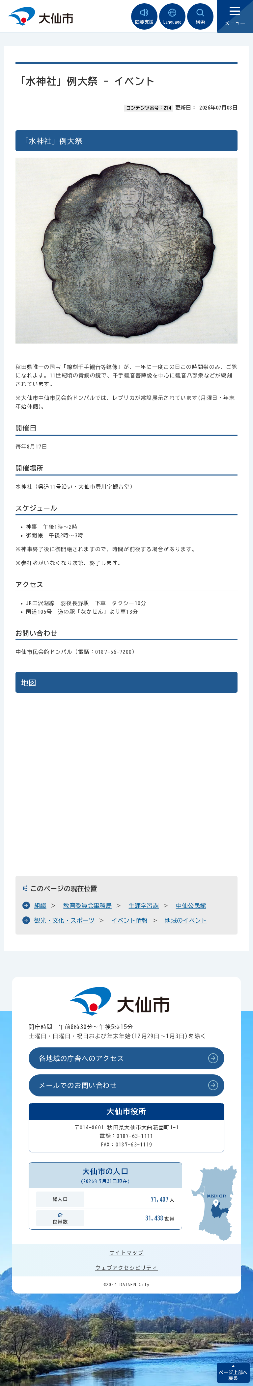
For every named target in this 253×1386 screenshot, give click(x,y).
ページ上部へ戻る (233, 1375)
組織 (40, 906)
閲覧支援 (144, 22)
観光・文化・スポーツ (64, 920)
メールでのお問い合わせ (78, 1085)
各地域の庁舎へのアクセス (81, 1058)
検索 (200, 22)
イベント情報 (130, 920)
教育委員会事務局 (87, 906)
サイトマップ (126, 1252)
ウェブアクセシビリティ (126, 1267)
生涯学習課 (144, 906)
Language (172, 22)
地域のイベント (186, 920)
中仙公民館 (191, 906)
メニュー (234, 23)
